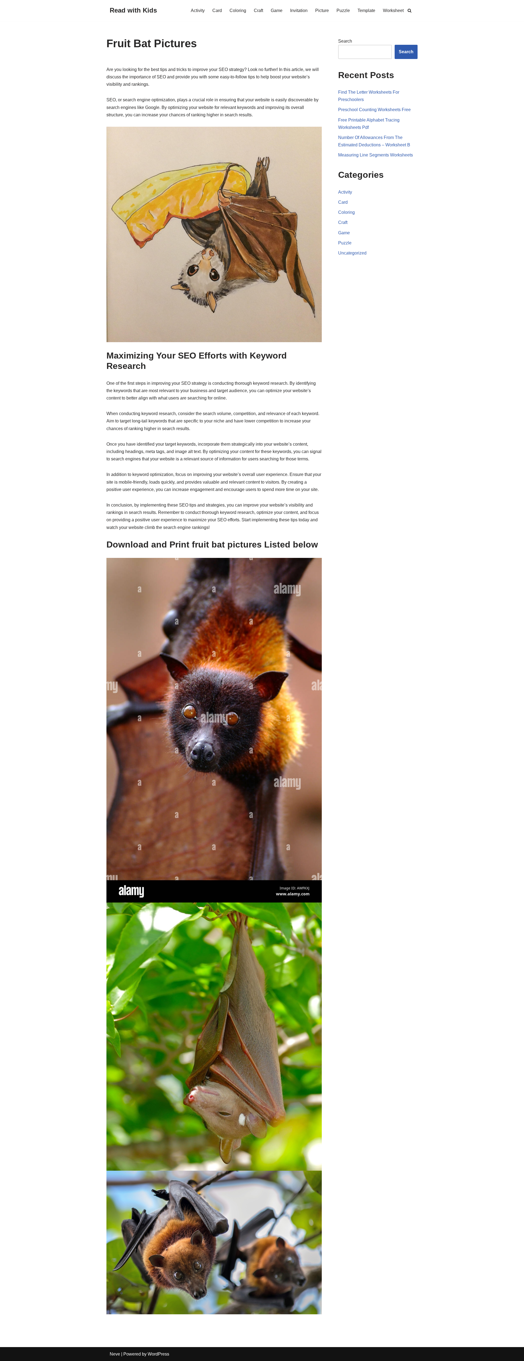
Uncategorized (352, 253)
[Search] (409, 10)
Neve (115, 1354)
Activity (198, 10)
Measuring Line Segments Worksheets (375, 155)
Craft (258, 10)
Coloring (238, 10)
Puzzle (343, 10)
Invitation (299, 10)
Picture (322, 10)
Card (217, 10)
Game (276, 10)
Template (366, 10)
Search (345, 41)
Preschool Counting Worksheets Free (374, 109)
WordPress (158, 1354)
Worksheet (393, 10)
